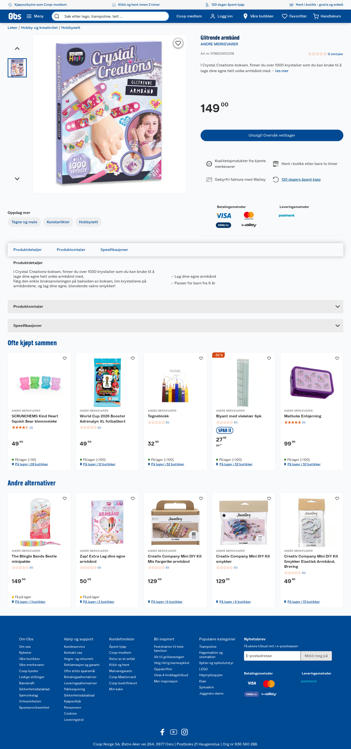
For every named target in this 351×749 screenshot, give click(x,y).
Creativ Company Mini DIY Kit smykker (243, 559)
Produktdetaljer (27, 249)
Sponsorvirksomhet (34, 707)
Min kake (116, 689)
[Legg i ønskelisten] (178, 43)
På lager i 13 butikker (303, 602)
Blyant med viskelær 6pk (238, 416)
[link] (325, 54)
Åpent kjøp (117, 646)
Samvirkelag (28, 695)
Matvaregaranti (120, 671)
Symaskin (206, 687)
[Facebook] (162, 732)
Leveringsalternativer (80, 683)
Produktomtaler (71, 249)
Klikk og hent (119, 665)
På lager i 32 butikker (167, 464)
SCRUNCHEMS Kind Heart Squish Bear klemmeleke (35, 419)
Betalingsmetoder (231, 207)
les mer (281, 71)
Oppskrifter (163, 669)
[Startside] (15, 16)
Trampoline (208, 646)
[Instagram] (184, 732)
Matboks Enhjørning (302, 416)
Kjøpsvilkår (72, 701)
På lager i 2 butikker (98, 602)
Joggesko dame (211, 693)
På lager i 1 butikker (30, 602)
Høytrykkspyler (211, 675)
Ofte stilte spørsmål (79, 671)
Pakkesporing (74, 689)
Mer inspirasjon (166, 681)
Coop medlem (120, 652)
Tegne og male (24, 222)
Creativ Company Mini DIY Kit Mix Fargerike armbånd (175, 559)
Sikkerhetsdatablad (34, 689)
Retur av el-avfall (122, 659)
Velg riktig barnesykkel (171, 663)
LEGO (203, 669)
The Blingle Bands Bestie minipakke (34, 559)
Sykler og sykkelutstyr (216, 663)
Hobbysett (70, 27)
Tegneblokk (158, 416)
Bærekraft (27, 683)
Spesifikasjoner (114, 249)
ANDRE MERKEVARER (219, 44)
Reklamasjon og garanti (82, 665)
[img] (39, 427)
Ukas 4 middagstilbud (171, 675)
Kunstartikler (58, 222)
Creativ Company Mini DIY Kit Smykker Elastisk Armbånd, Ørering (311, 561)
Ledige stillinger (31, 677)
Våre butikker (29, 659)
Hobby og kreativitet (39, 27)
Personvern (72, 707)
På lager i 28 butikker (31, 464)
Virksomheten (30, 701)
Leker (12, 27)
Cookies (70, 713)
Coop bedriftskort (123, 683)
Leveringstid (74, 720)
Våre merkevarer (31, 665)
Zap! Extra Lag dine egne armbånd (102, 559)
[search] (57, 16)
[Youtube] (173, 732)
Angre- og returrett (78, 659)
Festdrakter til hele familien (169, 649)
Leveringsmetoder (294, 207)
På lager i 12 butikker (99, 464)
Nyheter (25, 652)
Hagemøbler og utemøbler (211, 655)
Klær (202, 681)
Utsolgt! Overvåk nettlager (272, 135)
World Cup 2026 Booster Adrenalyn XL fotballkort (103, 419)
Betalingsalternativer (80, 677)
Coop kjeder (28, 671)
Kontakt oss (73, 652)
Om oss (25, 646)
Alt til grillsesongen (169, 657)
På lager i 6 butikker (167, 602)
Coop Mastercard (122, 677)
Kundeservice (74, 646)
